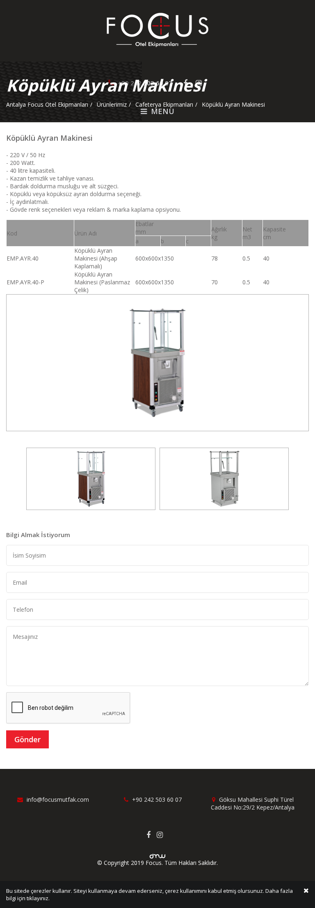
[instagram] (163, 834)
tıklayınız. (38, 898)
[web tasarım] (157, 854)
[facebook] (151, 834)
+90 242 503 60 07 (156, 799)
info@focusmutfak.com (57, 799)
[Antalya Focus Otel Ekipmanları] (157, 29)
